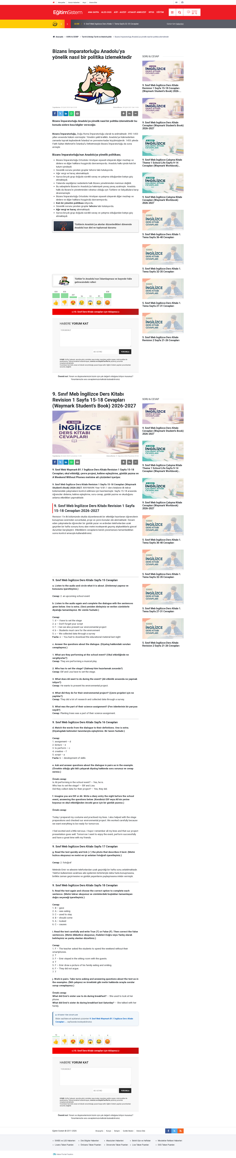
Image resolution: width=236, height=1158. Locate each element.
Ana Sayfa (93, 12)
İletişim (117, 1131)
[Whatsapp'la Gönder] (71, 113)
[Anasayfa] (53, 2)
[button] (123, 113)
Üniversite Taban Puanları (117, 1145)
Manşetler (61, 2)
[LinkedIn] (65, 113)
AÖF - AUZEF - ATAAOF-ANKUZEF (130, 12)
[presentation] (61, 23)
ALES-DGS (106, 12)
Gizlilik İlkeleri (128, 1131)
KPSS (151, 12)
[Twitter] (60, 113)
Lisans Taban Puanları (64, 1145)
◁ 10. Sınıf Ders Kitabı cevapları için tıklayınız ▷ (96, 311)
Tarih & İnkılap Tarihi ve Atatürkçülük (97, 37)
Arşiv (84, 2)
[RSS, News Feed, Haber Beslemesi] (180, 1130)
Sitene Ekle (93, 2)
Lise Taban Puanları (140, 1145)
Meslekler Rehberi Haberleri (170, 1140)
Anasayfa (59, 37)
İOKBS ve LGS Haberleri (65, 1140)
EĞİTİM (160, 12)
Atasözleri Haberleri (115, 1140)
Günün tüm (175, 24)
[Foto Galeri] (182, 2)
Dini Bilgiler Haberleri (90, 1140)
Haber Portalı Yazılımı (65, 1154)
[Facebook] (54, 113)
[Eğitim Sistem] (67, 12)
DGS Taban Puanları (166, 1145)
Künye (108, 1131)
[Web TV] (176, 2)
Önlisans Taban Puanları (91, 1145)
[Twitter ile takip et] (174, 1130)
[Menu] (172, 12)
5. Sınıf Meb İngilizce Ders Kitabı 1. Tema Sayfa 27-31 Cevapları (111, 24)
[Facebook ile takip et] (168, 1130)
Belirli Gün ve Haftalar (141, 1140)
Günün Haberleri (74, 2)
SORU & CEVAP (72, 37)
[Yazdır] (77, 113)
